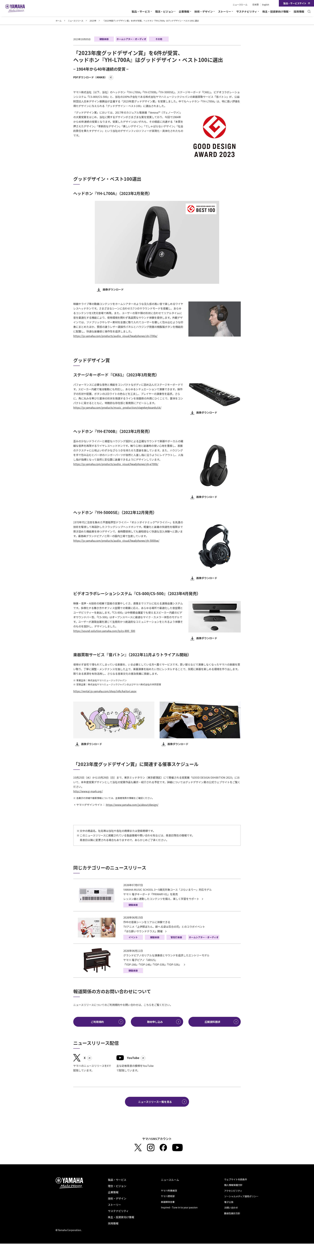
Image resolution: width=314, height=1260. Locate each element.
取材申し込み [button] (155, 1022)
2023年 (93, 20)
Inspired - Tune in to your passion (179, 1207)
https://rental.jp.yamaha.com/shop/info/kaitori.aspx (104, 691)
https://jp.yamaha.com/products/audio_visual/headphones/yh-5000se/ (116, 541)
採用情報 (299, 11)
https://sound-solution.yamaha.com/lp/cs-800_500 (104, 631)
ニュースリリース (75, 20)
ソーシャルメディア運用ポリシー (241, 1196)
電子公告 (228, 1202)
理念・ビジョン (117, 1186)
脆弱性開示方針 (232, 1213)
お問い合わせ (231, 1207)
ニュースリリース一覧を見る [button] (155, 1102)
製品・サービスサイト (294, 3)
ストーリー (114, 1205)
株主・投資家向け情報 (121, 1217)
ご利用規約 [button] (97, 1022)
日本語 (255, 4)
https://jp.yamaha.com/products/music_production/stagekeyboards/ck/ (117, 407)
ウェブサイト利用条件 (235, 1179)
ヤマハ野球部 (168, 1196)
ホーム (58, 20)
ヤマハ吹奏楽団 (169, 1190)
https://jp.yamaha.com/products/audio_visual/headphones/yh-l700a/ (115, 336)
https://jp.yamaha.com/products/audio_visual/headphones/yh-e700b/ (115, 464)
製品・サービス (117, 1180)
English (265, 4)
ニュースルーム (240, 4)
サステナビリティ (118, 1211)
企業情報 (113, 1192)
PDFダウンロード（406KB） (90, 77)
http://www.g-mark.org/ (88, 791)
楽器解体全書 (168, 1201)
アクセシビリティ (233, 1190)
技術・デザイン (117, 1198)
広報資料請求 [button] (212, 1022)
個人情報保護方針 (233, 1185)
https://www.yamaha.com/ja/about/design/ (132, 805)
